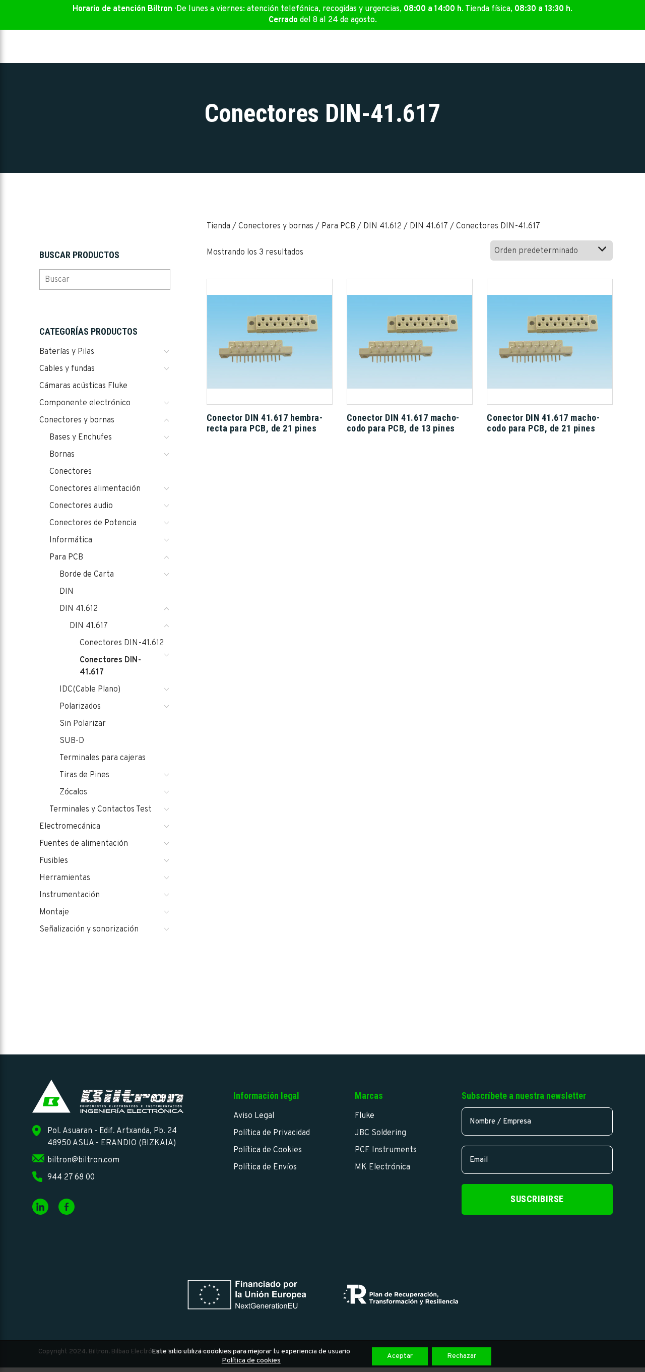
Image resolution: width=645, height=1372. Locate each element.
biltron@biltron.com (83, 1160)
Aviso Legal (253, 1116)
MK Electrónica (382, 1167)
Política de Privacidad (271, 1133)
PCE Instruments (386, 1150)
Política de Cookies (267, 1150)
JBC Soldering (380, 1133)
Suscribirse (537, 1199)
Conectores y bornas (275, 226)
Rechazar (461, 1356)
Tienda (218, 226)
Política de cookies (251, 1360)
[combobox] (551, 250)
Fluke (364, 1116)
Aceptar (400, 1356)
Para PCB (338, 226)
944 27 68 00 (71, 1177)
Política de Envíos (265, 1167)
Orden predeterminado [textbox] (536, 251)
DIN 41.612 (382, 226)
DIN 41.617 (429, 226)
